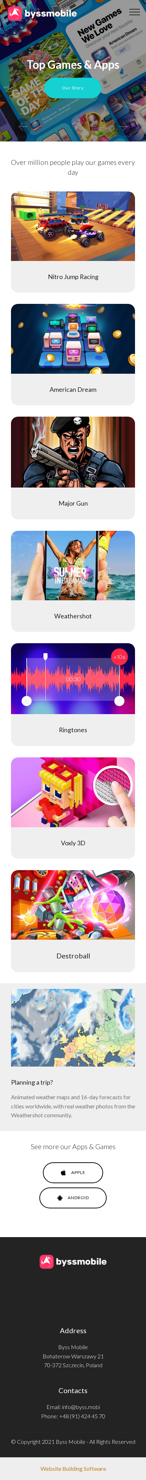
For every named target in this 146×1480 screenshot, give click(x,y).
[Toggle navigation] (134, 12)
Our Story (73, 87)
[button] (23, 127)
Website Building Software (73, 1468)
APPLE (78, 1172)
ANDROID (78, 1197)
